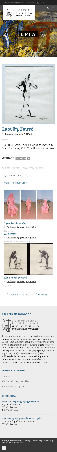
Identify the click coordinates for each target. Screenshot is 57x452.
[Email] (28, 158)
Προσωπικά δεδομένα (13, 386)
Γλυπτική (8, 231)
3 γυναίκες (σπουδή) (15, 223)
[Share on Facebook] (17, 158)
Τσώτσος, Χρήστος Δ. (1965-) (19, 134)
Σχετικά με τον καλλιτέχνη (17, 175)
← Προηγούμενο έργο (15, 294)
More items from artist (15, 182)
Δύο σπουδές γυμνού (15, 277)
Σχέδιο (5, 139)
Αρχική (6, 376)
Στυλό (30, 168)
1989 (23, 168)
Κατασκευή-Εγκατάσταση (17, 241)
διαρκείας (39, 168)
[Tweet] (21, 158)
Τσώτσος (16, 168)
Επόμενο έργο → (44, 294)
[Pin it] (24, 158)
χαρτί (7, 168)
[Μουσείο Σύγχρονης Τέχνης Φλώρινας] (19, 12)
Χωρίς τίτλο (10, 233)
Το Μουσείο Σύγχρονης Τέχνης (17, 381)
